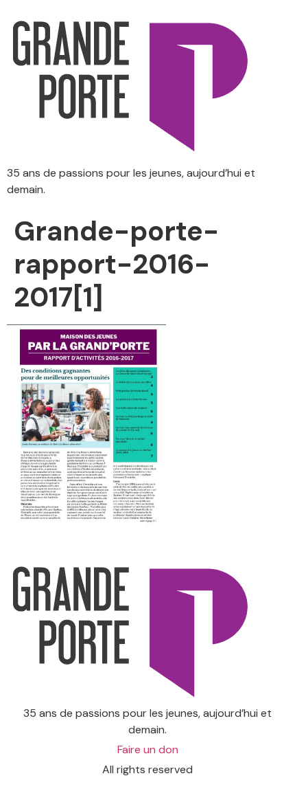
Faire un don (147, 749)
